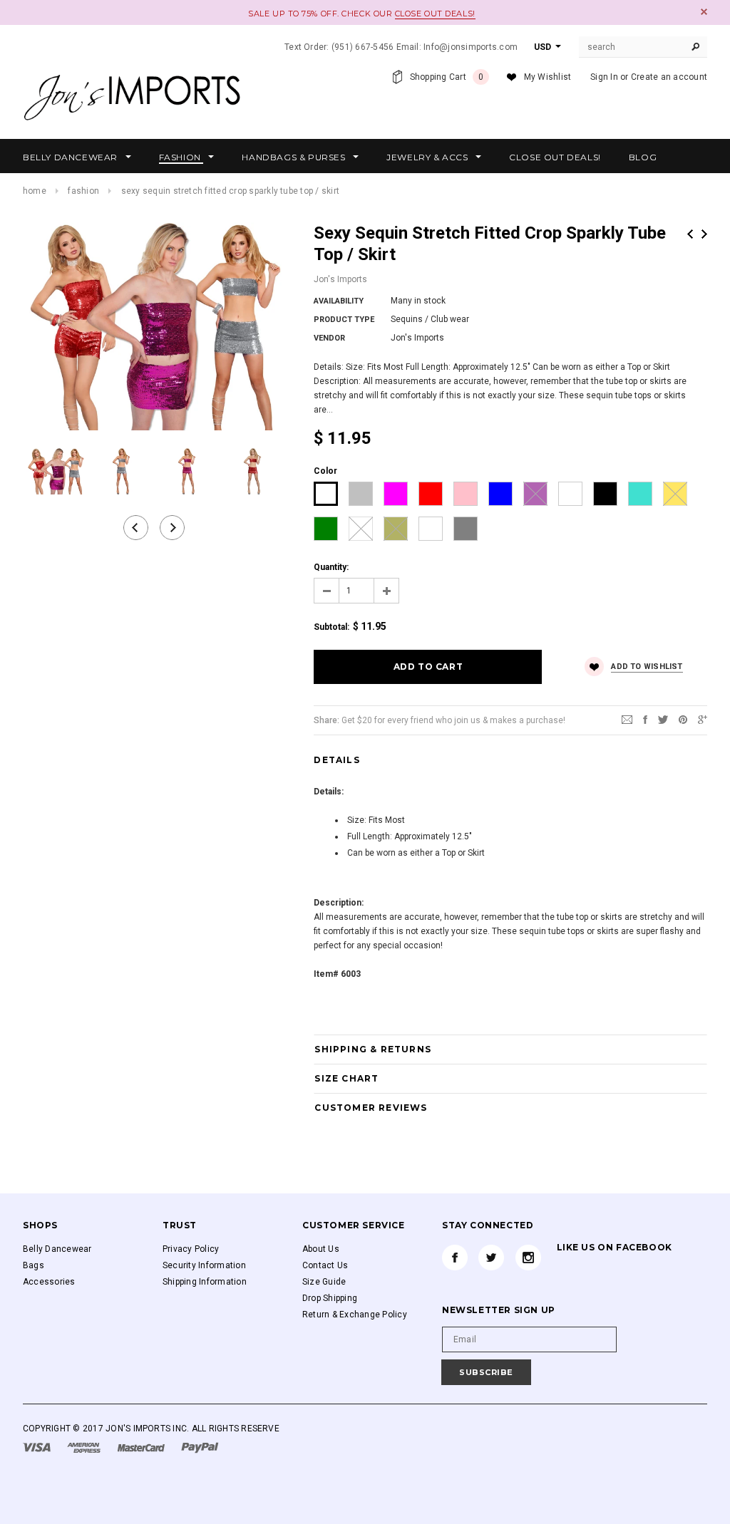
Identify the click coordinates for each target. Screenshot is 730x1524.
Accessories (49, 1282)
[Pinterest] (683, 720)
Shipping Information (205, 1282)
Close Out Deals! (435, 14)
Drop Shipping (329, 1298)
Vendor (329, 338)
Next (704, 234)
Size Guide (324, 1282)
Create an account (669, 77)
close (704, 12)
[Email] (627, 720)
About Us (320, 1249)
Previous (690, 234)
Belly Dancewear (57, 1249)
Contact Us (325, 1265)
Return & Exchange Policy (354, 1315)
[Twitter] (663, 720)
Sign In (604, 77)
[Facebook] (455, 1257)
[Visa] (38, 1447)
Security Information (204, 1265)
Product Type (344, 319)
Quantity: (331, 567)
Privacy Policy (191, 1249)
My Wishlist (548, 77)
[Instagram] (528, 1257)
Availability (339, 301)
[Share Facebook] (645, 720)
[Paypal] (200, 1447)
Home (34, 191)
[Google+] (702, 720)
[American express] (85, 1447)
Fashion (83, 191)
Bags (33, 1265)
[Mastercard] (142, 1447)
